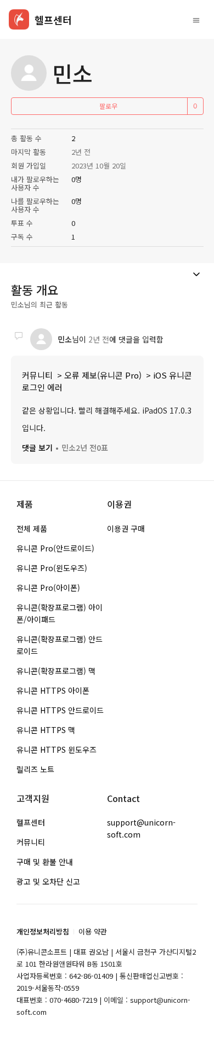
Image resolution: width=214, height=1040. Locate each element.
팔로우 (108, 106)
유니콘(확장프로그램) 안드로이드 (59, 645)
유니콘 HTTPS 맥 (45, 729)
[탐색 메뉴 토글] (196, 19)
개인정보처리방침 (42, 931)
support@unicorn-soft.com (141, 828)
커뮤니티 (37, 375)
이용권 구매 (126, 528)
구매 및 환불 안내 (44, 861)
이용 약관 (92, 931)
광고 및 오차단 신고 (48, 881)
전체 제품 (31, 528)
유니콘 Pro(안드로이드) (55, 548)
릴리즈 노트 (35, 769)
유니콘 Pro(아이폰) (48, 587)
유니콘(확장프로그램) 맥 (55, 670)
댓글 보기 (37, 447)
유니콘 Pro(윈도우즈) (51, 567)
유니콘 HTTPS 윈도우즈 (56, 749)
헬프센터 (30, 822)
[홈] (19, 19)
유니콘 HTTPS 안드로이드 (60, 710)
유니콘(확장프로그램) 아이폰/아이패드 (59, 613)
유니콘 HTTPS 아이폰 (52, 690)
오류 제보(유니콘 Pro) (103, 375)
